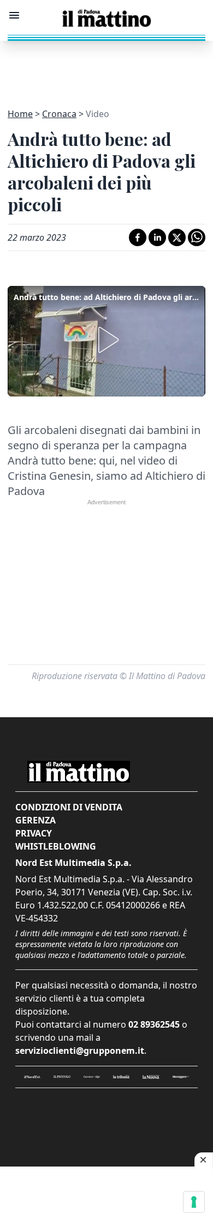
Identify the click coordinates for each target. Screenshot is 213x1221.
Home (20, 114)
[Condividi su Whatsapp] (196, 237)
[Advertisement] (106, 68)
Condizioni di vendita (68, 807)
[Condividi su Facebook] (137, 237)
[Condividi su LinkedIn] (157, 237)
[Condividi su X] (177, 237)
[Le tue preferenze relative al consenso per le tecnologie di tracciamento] (194, 1202)
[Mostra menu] (14, 15)
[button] (106, 340)
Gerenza (35, 820)
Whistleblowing (55, 846)
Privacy (33, 833)
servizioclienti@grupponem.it (79, 1051)
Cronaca (59, 114)
